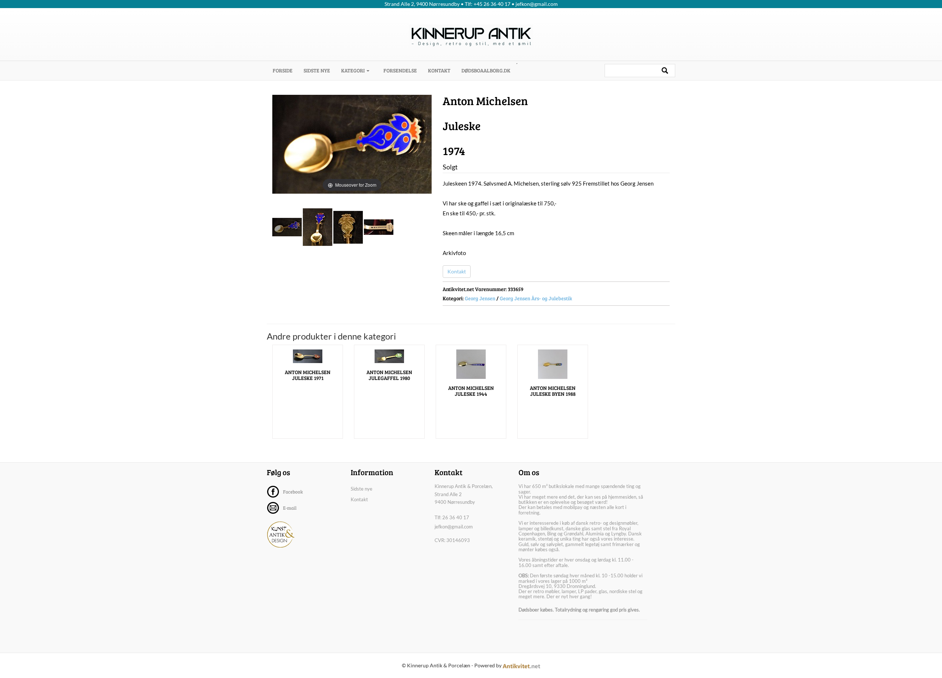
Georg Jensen (480, 298)
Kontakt (439, 70)
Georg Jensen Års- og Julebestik (536, 298)
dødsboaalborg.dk (485, 70)
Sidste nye (317, 70)
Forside (285, 70)
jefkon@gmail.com (454, 527)
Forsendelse (400, 70)
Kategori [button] (353, 70)
